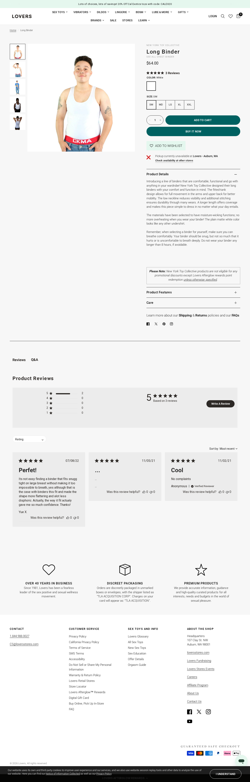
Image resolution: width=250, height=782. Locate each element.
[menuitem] (60, 12)
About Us (193, 693)
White (151, 86)
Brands (96, 20)
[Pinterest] (164, 324)
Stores (127, 20)
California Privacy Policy (84, 642)
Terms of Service (80, 648)
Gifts (182, 12)
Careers (192, 677)
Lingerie (121, 12)
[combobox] (223, 448)
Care (149, 303)
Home (13, 30)
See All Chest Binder (160, 57)
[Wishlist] (231, 16)
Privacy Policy (77, 636)
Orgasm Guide (137, 665)
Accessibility (77, 659)
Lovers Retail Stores (82, 681)
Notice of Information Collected (63, 773)
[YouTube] (191, 721)
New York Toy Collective (162, 45)
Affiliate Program (197, 685)
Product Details (157, 174)
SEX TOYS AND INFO (143, 628)
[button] (166, 145)
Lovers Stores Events (200, 669)
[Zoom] (126, 52)
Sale (113, 20)
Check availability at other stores (174, 160)
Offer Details (136, 659)
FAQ (71, 709)
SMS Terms (76, 653)
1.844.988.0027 (19, 636)
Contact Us (194, 701)
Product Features (159, 292)
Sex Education (137, 653)
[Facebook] (148, 324)
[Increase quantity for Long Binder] (160, 120)
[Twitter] (200, 711)
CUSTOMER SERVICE (84, 628)
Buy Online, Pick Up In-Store (86, 703)
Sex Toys (58, 12)
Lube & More (160, 12)
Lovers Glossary (138, 636)
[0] (237, 16)
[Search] (223, 16)
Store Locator (77, 686)
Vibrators (80, 12)
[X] (156, 324)
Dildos (101, 12)
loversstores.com (198, 652)
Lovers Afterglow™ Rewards (87, 692)
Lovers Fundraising (199, 660)
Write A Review (220, 403)
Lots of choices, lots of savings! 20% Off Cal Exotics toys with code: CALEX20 (125, 4)
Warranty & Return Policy (85, 675)
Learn (142, 20)
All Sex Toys (135, 642)
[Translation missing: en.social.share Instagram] (172, 324)
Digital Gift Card (79, 698)
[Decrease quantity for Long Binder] (150, 120)
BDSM (139, 12)
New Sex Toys (137, 648)
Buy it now (193, 131)
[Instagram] (210, 711)
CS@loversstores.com (24, 644)
